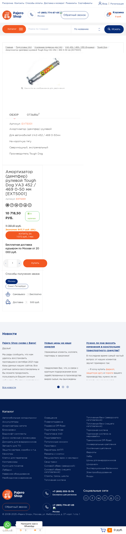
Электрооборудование (99, 472)
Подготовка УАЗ (24, 47)
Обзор (14, 115)
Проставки (50, 446)
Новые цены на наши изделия (57, 345)
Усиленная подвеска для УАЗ (48, 47)
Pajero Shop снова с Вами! (19, 343)
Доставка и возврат (54, 3)
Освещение (50, 418)
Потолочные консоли (56, 442)
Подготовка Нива (53, 430)
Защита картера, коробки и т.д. (19, 450)
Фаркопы (91, 452)
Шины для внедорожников (101, 460)
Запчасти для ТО (11, 446)
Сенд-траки (50, 462)
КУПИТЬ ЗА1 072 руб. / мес (25, 235)
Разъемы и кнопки (54, 454)
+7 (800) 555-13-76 (63, 491)
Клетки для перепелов (14, 458)
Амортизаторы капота (14, 426)
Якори (89, 476)
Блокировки (9, 430)
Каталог (12, 29)
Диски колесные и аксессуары (19, 438)
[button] (58, 387)
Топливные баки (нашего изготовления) (100, 424)
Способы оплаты (34, 3)
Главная (9, 47)
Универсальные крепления (101, 444)
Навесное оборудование (16, 474)
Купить (35, 263)
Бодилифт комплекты (14, 434)
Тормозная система (97, 430)
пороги (109, 373)
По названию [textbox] (81, 29)
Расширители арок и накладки (61, 458)
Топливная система (55, 480)
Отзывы (33, 114)
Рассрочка (7, 3)
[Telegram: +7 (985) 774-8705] (54, 508)
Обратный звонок (74, 15)
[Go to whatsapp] (7, 525)
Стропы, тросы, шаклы (56, 476)
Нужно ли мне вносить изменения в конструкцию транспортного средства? (103, 347)
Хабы (89, 456)
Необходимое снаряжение (17, 478)
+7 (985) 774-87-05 (48, 13)
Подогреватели (52, 438)
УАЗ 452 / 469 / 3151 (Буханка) (79, 47)
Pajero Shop (18, 15)
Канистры (7, 454)
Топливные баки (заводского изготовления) (102, 418)
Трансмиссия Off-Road (98, 440)
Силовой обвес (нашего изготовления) (57, 470)
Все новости (9, 387)
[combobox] (86, 29)
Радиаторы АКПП (53, 450)
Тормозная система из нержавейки (98, 435)
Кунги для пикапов (12, 466)
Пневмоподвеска (53, 422)
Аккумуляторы (10, 422)
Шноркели (92, 464)
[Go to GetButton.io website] (7, 531)
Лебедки (7, 470)
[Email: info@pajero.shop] (7, 205)
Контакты (19, 3)
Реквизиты (71, 3)
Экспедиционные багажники (102, 468)
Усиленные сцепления (98, 448)
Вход (104, 4)
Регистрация (117, 4)
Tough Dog (102, 47)
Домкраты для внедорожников (19, 442)
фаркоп (110, 369)
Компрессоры (10, 462)
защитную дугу (94, 373)
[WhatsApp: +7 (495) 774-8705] (30, 205)
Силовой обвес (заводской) (59, 466)
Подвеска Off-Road (54, 426)
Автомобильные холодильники (19, 418)
